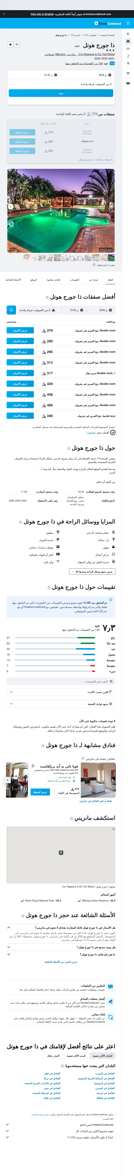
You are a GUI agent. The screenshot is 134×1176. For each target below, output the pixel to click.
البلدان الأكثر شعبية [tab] (102, 1055)
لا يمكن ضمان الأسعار (41, 1114)
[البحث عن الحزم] (128, 55)
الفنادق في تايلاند (51, 1098)
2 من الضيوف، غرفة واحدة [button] (96, 84)
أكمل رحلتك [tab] (53, 1055)
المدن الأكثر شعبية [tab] (76, 1055)
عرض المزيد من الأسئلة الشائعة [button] (61, 961)
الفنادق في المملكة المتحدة (46, 1093)
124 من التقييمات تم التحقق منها (84, 63)
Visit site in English (42, 14)
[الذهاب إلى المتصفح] (128, 63)
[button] (4, 14)
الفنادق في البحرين (105, 1088)
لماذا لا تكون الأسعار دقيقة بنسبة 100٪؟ (90, 1137)
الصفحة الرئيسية (107, 34)
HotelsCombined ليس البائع (96, 1125)
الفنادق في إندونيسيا (104, 1083)
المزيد (112, 472)
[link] (96, 800)
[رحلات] (128, 73)
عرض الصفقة (40, 792)
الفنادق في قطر (52, 1073)
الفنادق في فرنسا (106, 1093)
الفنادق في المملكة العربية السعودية (96, 1078)
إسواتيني (92, 34)
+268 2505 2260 (104, 58)
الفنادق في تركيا (52, 1078)
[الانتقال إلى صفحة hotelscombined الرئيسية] (107, 23)
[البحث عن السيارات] (128, 48)
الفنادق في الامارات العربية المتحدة (42, 1083)
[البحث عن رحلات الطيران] (128, 33)
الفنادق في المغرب (105, 1073)
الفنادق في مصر (52, 1088)
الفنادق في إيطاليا (106, 1098)
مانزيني (77, 34)
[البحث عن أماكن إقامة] (128, 41)
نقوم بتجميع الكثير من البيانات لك (94, 1131)
